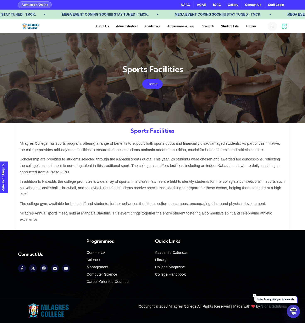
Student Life (230, 26)
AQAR (201, 4)
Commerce (96, 252)
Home (152, 84)
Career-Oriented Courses (107, 282)
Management (97, 267)
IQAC (217, 4)
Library (160, 260)
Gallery (233, 4)
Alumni (250, 26)
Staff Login (276, 4)
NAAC (185, 4)
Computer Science (102, 274)
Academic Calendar (171, 252)
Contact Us (253, 4)
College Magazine (170, 267)
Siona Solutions (274, 306)
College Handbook (170, 274)
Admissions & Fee (180, 26)
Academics (152, 26)
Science (93, 260)
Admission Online (35, 4)
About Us (102, 26)
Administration (127, 26)
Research (207, 26)
